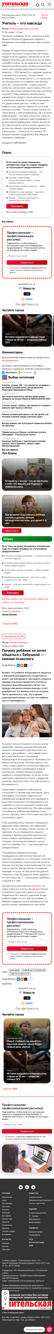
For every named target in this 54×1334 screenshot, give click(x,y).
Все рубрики (6, 1234)
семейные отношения (33, 970)
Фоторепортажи (36, 1242)
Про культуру (7, 1203)
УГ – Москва (33, 1216)
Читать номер (44, 16)
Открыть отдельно (11, 611)
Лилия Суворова (19, 642)
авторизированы (10, 360)
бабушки (14, 970)
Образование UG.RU (14, 636)
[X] (25, 665)
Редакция (5, 1243)
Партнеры (6, 1249)
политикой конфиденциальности (33, 268)
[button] (9, 372)
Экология (5, 1210)
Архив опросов (9, 614)
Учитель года (7, 1219)
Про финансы (7, 1225)
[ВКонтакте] (18, 665)
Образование (7, 1197)
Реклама (5, 1246)
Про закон (6, 1206)
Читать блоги (11, 530)
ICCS (31, 1239)
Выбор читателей (21, 377)
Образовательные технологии (40, 1200)
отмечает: (37, 886)
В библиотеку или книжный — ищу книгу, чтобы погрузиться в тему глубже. (26, 193)
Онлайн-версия (34, 1235)
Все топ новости (10, 449)
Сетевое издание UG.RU (37, 1213)
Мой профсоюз (34, 1219)
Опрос (8, 539)
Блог (31, 1246)
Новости (8, 334)
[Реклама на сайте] (49, 1329)
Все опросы (8, 221)
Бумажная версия (35, 1232)
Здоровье (5, 1228)
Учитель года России (37, 1203)
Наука (4, 1200)
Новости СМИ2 (10, 623)
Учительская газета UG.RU (24, 28)
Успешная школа (35, 1197)
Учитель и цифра (8, 1231)
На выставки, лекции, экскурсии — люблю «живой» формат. (27, 187)
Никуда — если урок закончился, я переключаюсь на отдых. (24, 199)
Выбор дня (6, 1213)
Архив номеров (34, 1222)
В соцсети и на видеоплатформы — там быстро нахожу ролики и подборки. (26, 173)
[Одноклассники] (22, 665)
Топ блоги (9, 453)
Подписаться (27, 262)
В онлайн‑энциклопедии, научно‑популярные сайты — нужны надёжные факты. (24, 180)
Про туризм (6, 1216)
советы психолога (19, 974)
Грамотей (5, 1222)
